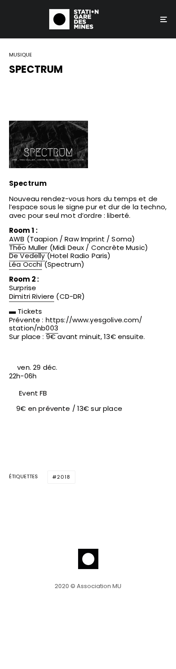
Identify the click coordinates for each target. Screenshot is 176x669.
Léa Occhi (25, 264)
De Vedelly (27, 255)
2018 (63, 477)
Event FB (33, 393)
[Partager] (14, 92)
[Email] (61, 92)
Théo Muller (28, 247)
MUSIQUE (20, 55)
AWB (16, 239)
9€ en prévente (43, 408)
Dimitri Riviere (31, 296)
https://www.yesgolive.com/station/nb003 (76, 324)
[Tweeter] (37, 92)
